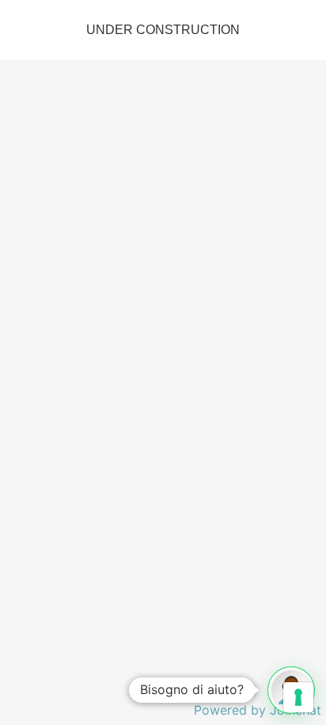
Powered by (257, 710)
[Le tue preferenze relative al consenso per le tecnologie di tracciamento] (298, 697)
